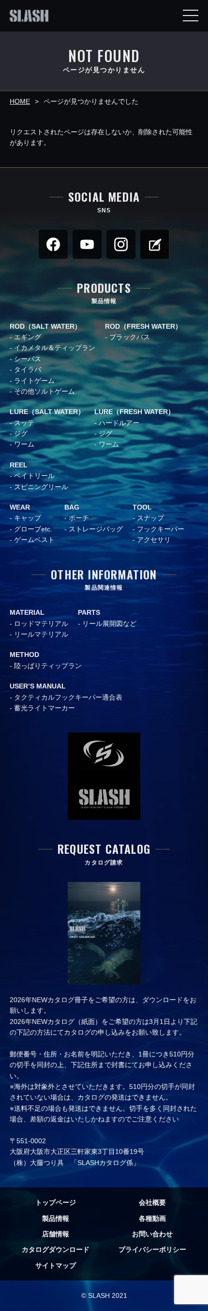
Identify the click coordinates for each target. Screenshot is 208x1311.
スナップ (150, 518)
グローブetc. (33, 529)
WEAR (20, 507)
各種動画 (152, 1218)
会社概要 (152, 1202)
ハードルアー (119, 423)
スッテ (24, 423)
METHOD (24, 654)
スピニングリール (41, 487)
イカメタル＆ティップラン (54, 348)
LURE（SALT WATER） (47, 412)
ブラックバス (129, 337)
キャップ (27, 518)
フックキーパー (160, 529)
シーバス (27, 359)
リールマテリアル (41, 634)
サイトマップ (55, 1265)
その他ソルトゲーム (44, 391)
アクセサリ (154, 540)
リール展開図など (109, 623)
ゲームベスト (34, 540)
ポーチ (79, 518)
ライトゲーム (34, 380)
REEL (19, 465)
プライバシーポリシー (152, 1249)
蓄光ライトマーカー (44, 708)
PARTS (89, 612)
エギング (27, 337)
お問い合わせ (152, 1234)
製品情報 (55, 1218)
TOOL (142, 507)
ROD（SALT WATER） (45, 326)
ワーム (24, 444)
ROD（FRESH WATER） (143, 326)
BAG (71, 507)
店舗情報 (55, 1234)
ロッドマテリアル (41, 623)
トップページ (55, 1202)
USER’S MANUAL (38, 686)
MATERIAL (27, 612)
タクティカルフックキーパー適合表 (68, 697)
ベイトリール (34, 476)
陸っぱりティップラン (48, 666)
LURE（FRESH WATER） (134, 412)
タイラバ (27, 369)
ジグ (21, 433)
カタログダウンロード (55, 1249)
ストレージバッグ (96, 529)
